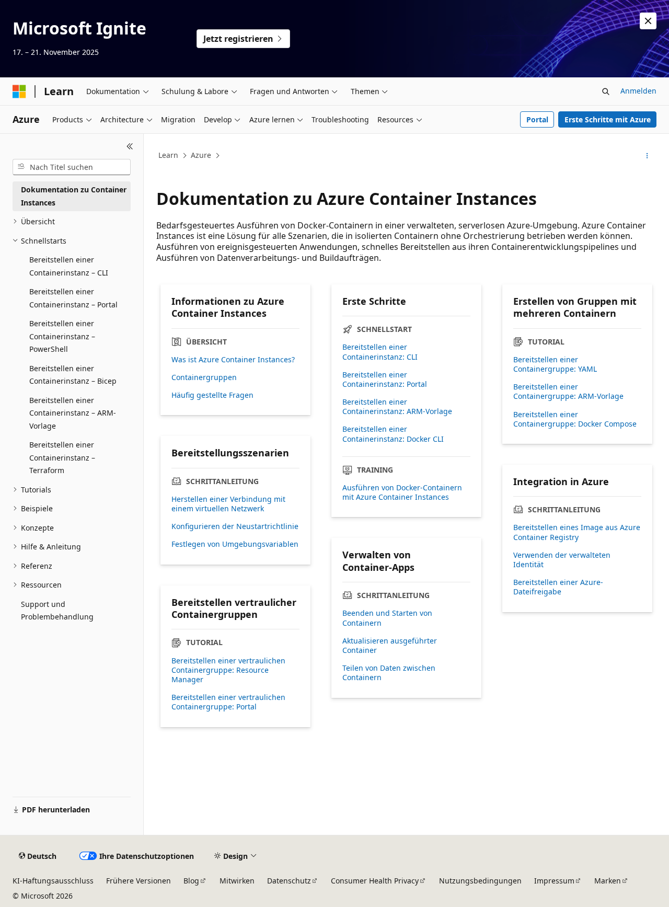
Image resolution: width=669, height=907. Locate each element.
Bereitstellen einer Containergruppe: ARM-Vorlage (568, 391)
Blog (191, 881)
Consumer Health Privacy (375, 881)
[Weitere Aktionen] (647, 155)
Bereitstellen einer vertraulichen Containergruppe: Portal (228, 702)
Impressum (554, 881)
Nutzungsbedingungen (480, 881)
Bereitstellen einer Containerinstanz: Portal (384, 379)
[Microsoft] (19, 91)
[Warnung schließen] (648, 21)
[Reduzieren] (130, 146)
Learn (168, 155)
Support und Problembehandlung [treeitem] (57, 610)
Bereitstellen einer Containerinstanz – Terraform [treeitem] (62, 457)
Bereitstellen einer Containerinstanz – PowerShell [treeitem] (62, 336)
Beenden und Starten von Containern (387, 618)
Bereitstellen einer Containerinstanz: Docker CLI (393, 433)
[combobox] (72, 167)
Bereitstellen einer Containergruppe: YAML (555, 364)
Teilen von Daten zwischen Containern (388, 672)
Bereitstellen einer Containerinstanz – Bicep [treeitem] (73, 374)
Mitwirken (237, 881)
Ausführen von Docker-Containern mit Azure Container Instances (402, 492)
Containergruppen (204, 377)
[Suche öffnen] (605, 91)
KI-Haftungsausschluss (53, 881)
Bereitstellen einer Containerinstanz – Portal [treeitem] (73, 297)
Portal (537, 119)
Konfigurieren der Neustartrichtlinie (234, 526)
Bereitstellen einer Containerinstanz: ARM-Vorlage (397, 406)
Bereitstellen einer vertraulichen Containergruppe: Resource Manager (228, 670)
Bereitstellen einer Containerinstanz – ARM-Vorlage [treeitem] (72, 413)
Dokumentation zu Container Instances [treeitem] (73, 196)
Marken (607, 881)
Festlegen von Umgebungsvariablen (234, 544)
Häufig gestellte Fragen (212, 395)
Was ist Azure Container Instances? (233, 359)
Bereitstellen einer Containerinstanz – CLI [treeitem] (68, 266)
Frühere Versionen (138, 881)
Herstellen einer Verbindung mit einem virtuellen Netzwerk (228, 504)
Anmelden (638, 91)
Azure (201, 155)
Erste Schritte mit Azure (607, 119)
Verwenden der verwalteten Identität (561, 559)
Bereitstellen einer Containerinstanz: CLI (380, 351)
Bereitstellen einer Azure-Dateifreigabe (558, 587)
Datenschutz (289, 881)
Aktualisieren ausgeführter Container (389, 645)
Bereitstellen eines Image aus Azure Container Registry (576, 532)
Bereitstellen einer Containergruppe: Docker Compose (575, 419)
